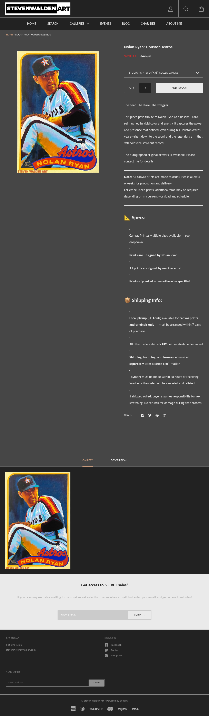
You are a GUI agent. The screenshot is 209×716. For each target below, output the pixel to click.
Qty (131, 87)
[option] (58, 112)
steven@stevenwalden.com (21, 650)
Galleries (77, 23)
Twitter (114, 650)
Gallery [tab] (87, 460)
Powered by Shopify (117, 700)
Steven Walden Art (94, 700)
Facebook (116, 645)
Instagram (116, 655)
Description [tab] (119, 460)
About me (174, 23)
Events (105, 23)
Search (53, 23)
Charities (148, 23)
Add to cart (180, 87)
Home (31, 23)
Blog (126, 23)
